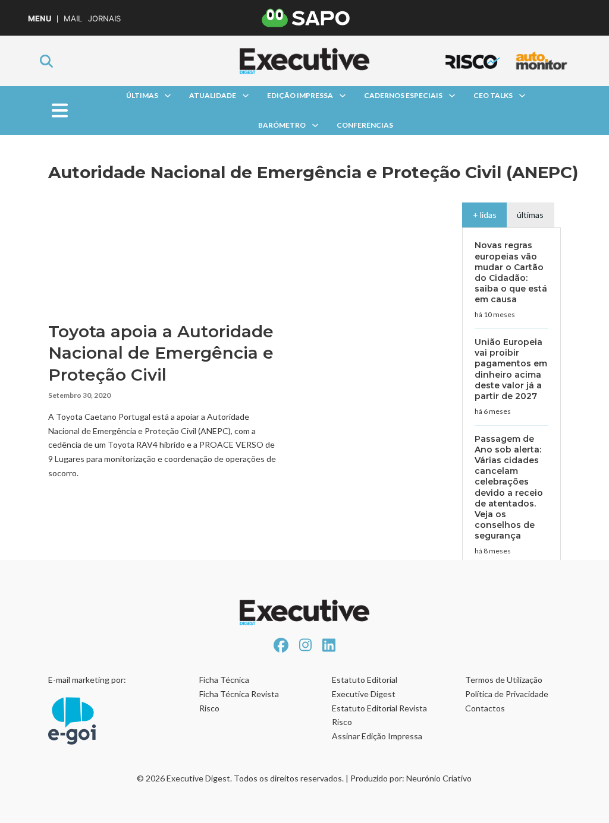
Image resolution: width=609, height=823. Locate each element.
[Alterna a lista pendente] (167, 95)
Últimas (142, 95)
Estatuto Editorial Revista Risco (379, 715)
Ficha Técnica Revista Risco (239, 701)
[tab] (484, 214)
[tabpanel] (511, 456)
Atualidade (212, 95)
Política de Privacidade (506, 694)
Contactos (485, 708)
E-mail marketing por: (87, 680)
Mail (73, 19)
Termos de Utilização (503, 680)
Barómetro (282, 125)
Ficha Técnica (224, 680)
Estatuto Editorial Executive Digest (364, 687)
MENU (39, 19)
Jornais (104, 19)
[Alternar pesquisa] (46, 61)
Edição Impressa (300, 95)
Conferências (365, 125)
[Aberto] (59, 111)
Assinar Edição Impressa (377, 736)
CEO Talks (493, 95)
